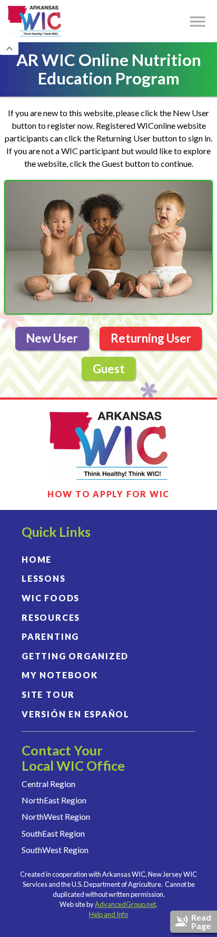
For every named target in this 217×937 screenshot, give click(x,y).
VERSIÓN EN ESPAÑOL (76, 714)
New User (52, 338)
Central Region (48, 784)
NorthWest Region (56, 816)
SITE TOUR (48, 694)
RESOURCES (51, 617)
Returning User (151, 338)
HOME (37, 559)
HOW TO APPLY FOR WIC (108, 494)
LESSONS (43, 578)
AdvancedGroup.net (125, 904)
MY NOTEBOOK (59, 675)
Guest (109, 369)
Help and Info (108, 914)
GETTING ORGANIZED (75, 656)
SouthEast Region (53, 833)
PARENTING (50, 636)
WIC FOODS (51, 598)
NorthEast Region (54, 800)
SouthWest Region (55, 850)
